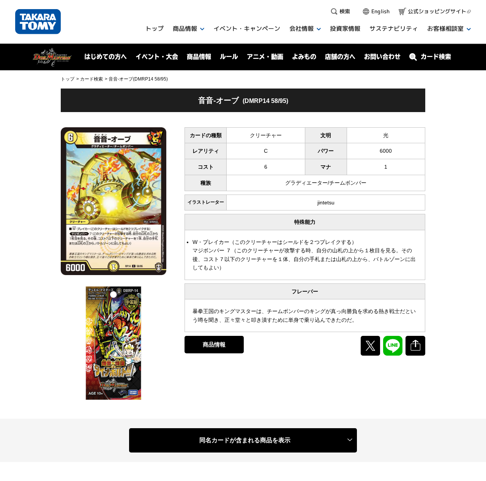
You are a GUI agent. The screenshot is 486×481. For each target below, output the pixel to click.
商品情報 (214, 344)
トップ (67, 79)
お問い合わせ (382, 57)
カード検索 (91, 79)
